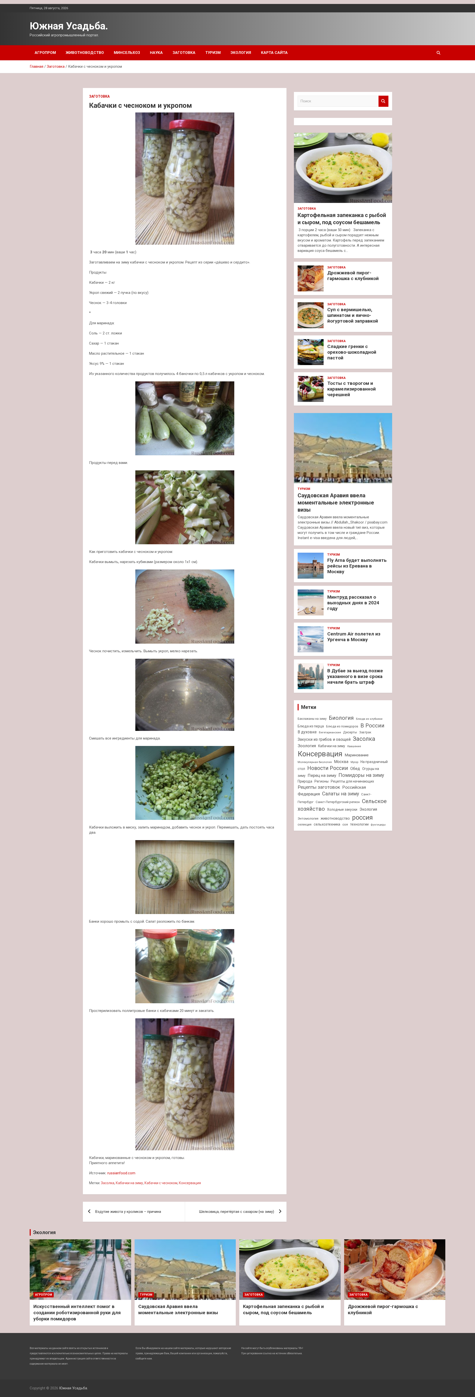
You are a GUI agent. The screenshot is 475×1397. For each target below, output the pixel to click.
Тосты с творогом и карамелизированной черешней (351, 388)
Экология (241, 52)
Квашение (354, 746)
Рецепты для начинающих (352, 781)
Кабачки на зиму (129, 1183)
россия (362, 817)
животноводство (335, 818)
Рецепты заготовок (319, 787)
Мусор (354, 762)
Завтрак (365, 732)
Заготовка (184, 52)
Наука (156, 52)
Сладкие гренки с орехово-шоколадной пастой (351, 352)
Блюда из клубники (369, 718)
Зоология (307, 745)
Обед (355, 768)
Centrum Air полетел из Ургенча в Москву (353, 636)
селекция (304, 824)
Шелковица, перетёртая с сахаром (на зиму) (236, 1211)
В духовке (307, 732)
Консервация (190, 1183)
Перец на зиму (322, 775)
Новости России (327, 768)
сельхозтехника (327, 824)
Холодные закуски (342, 809)
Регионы (321, 781)
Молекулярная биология (315, 762)
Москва (341, 761)
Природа (305, 781)
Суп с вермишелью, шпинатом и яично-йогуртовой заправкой (352, 315)
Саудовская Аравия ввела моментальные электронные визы (336, 502)
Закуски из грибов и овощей (324, 739)
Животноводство (85, 52)
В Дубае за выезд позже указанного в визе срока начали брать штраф (355, 676)
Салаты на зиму (340, 794)
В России (372, 725)
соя (345, 824)
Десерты (350, 732)
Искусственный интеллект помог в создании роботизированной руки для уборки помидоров (77, 1312)
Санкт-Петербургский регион (338, 802)
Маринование (357, 755)
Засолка (107, 1183)
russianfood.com (121, 1173)
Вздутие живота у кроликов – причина (128, 1211)
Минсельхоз (127, 52)
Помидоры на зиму (361, 775)
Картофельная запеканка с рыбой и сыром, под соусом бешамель (283, 1309)
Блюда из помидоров (342, 726)
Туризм (213, 52)
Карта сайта (274, 52)
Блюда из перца (311, 726)
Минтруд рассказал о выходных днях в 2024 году (353, 602)
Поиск (383, 101)
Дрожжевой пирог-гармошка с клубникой (353, 275)
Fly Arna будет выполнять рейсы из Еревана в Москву (357, 565)
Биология (341, 718)
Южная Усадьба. (69, 26)
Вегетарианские (330, 732)
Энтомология (308, 818)
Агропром (45, 52)
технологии (359, 824)
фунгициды (378, 824)
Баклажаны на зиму (312, 718)
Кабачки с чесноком (160, 1183)
